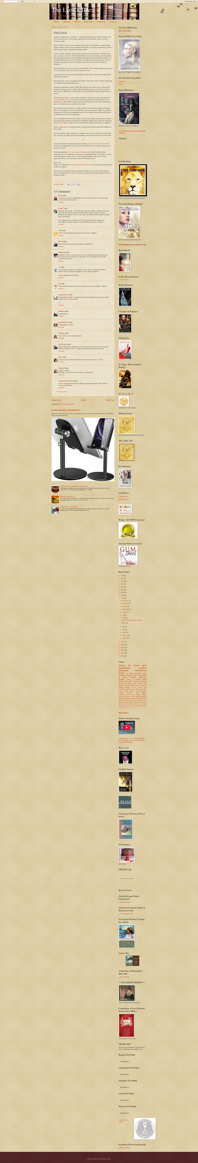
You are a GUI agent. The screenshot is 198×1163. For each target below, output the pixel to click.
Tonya (60, 230)
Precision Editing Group (61, 100)
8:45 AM (60, 278)
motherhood (140, 670)
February (125, 635)
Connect (113, 21)
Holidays (143, 694)
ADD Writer (124, 707)
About (77, 21)
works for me (137, 704)
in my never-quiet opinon (128, 683)
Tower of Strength (134, 679)
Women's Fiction (127, 705)
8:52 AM (60, 305)
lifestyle (128, 675)
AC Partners (136, 705)
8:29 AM (60, 224)
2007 (122, 653)
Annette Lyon (122, 279)
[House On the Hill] (125, 902)
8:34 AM (60, 235)
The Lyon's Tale (71, 9)
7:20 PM (60, 362)
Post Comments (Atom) (67, 404)
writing (144, 679)
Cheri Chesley (62, 344)
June (124, 618)
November (125, 603)
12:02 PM (61, 351)
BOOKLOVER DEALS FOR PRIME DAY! (66, 410)
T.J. (59, 267)
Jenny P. (61, 208)
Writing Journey (136, 675)
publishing (137, 673)
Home (56, 21)
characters (122, 689)
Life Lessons (137, 702)
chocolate (132, 677)
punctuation (122, 694)
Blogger (108, 1159)
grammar (128, 687)
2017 (122, 584)
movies (138, 694)
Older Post (110, 400)
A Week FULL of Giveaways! (68, 507)
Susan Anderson (63, 295)
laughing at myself (131, 698)
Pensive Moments (124, 696)
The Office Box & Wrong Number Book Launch (74, 486)
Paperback (122, 81)
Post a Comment (61, 392)
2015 (122, 590)
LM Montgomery (141, 691)
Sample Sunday (123, 704)
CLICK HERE (63, 123)
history (121, 691)
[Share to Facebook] (78, 184)
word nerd (140, 698)
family (121, 673)
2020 (122, 575)
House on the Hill (140, 685)
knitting (133, 696)
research (122, 681)
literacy (131, 704)
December (125, 601)
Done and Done (131, 707)
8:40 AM (60, 261)
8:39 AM (60, 246)
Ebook (120, 84)
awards (121, 687)
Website (66, 21)
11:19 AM (61, 388)
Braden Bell (62, 252)
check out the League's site (97, 144)
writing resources (141, 689)
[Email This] (72, 184)
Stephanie (61, 333)
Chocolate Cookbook (132, 681)
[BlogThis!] (74, 184)
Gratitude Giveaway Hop (67, 496)
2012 (122, 598)
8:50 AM (60, 289)
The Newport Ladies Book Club (81, 164)
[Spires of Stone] (124, 977)
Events (132, 691)
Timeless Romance (126, 693)
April (123, 629)
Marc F (60, 241)
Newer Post (56, 400)
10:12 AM (61, 327)
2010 (122, 644)
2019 (122, 578)
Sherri (60, 357)
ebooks (138, 696)
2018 (122, 581)
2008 (122, 650)
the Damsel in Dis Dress (66, 381)
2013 (122, 595)
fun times (129, 673)
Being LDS (122, 698)
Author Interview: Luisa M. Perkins (132, 620)
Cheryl (60, 195)
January (124, 638)
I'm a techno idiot (138, 700)
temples (126, 691)
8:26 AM (60, 202)
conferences (142, 677)
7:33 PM (60, 375)
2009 (122, 647)
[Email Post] (68, 184)
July (123, 615)
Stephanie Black (63, 322)
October (124, 606)
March (124, 632)
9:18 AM (60, 316)
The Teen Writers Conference (78, 152)
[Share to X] (76, 184)
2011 (122, 642)
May (123, 627)
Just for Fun (131, 694)
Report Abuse (123, 713)
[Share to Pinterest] (80, 184)
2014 (122, 592)
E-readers (129, 700)
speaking (143, 696)
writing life (125, 665)
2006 (122, 656)
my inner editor (129, 685)
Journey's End (130, 689)
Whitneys (143, 681)
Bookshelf (88, 21)
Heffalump (61, 311)
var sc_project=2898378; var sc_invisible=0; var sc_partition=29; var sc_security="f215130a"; (132, 740)
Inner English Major (128, 702)
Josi (59, 284)
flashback (122, 679)
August (124, 612)
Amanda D (61, 368)
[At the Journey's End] (126, 913)
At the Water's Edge (139, 687)
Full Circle (125, 623)
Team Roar (101, 21)
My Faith (144, 702)
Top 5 (124, 700)
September (125, 609)
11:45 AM (61, 338)
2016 (122, 587)
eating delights (140, 693)
